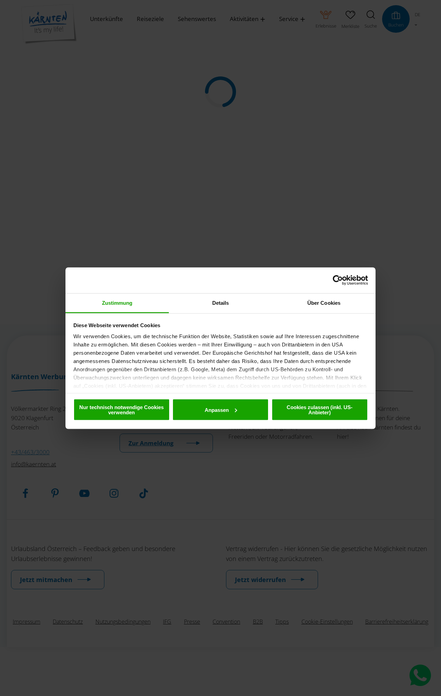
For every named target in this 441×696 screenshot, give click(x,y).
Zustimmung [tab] (117, 302)
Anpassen (217, 410)
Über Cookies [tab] (323, 302)
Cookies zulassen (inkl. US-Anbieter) (319, 409)
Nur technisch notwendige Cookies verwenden (121, 409)
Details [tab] (220, 302)
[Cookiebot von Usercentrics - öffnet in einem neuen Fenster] (338, 280)
